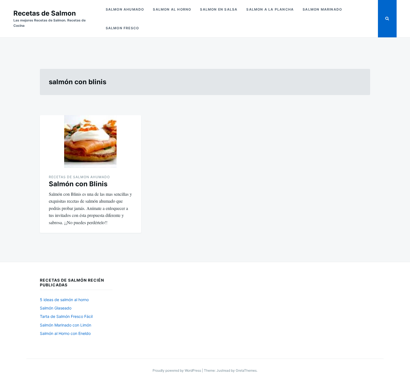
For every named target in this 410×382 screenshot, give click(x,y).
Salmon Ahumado (125, 9)
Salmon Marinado (322, 9)
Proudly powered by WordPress (177, 370)
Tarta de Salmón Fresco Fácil (66, 316)
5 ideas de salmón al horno (64, 299)
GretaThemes (246, 370)
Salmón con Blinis (78, 184)
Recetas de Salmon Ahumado (79, 177)
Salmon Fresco (122, 28)
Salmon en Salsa (218, 9)
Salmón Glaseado (55, 308)
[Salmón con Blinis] (90, 141)
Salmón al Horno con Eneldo (65, 333)
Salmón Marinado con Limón (65, 325)
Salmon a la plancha (270, 9)
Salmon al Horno (172, 9)
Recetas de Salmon (44, 13)
